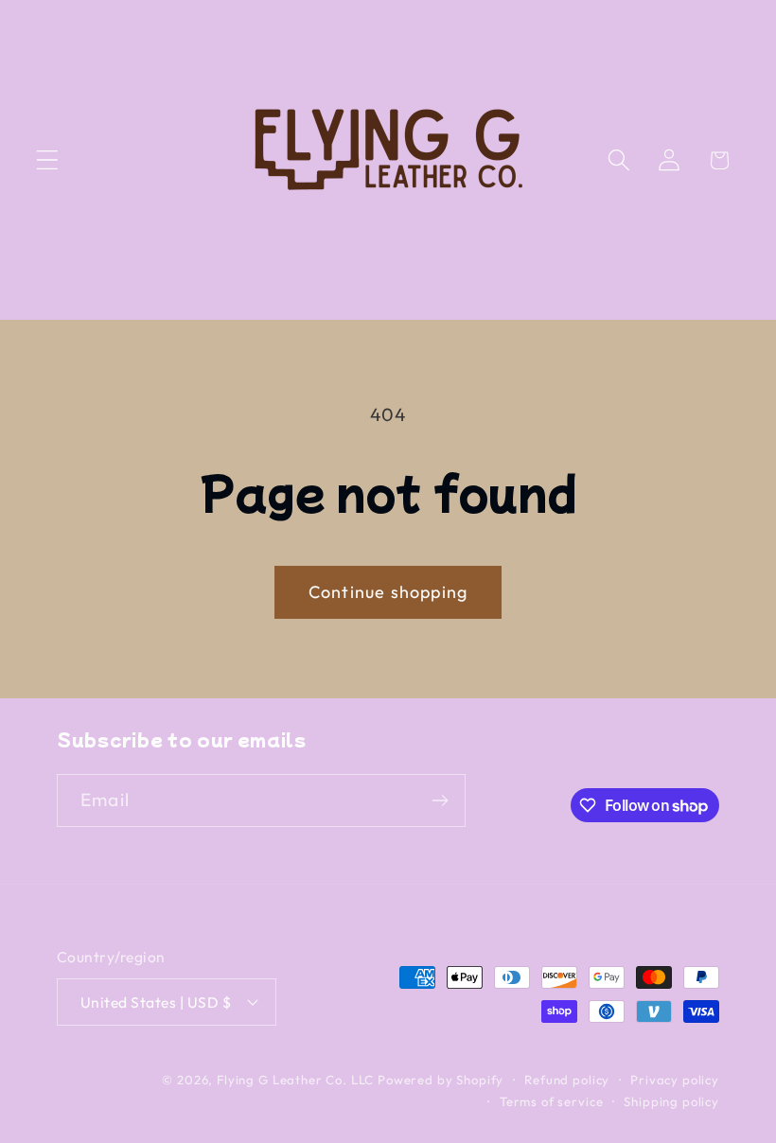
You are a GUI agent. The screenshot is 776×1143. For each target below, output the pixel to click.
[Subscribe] (439, 800)
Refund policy (566, 1079)
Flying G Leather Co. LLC (295, 1079)
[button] (48, 160)
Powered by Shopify (440, 1079)
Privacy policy (674, 1079)
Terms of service (551, 1101)
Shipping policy (671, 1101)
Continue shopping (388, 592)
